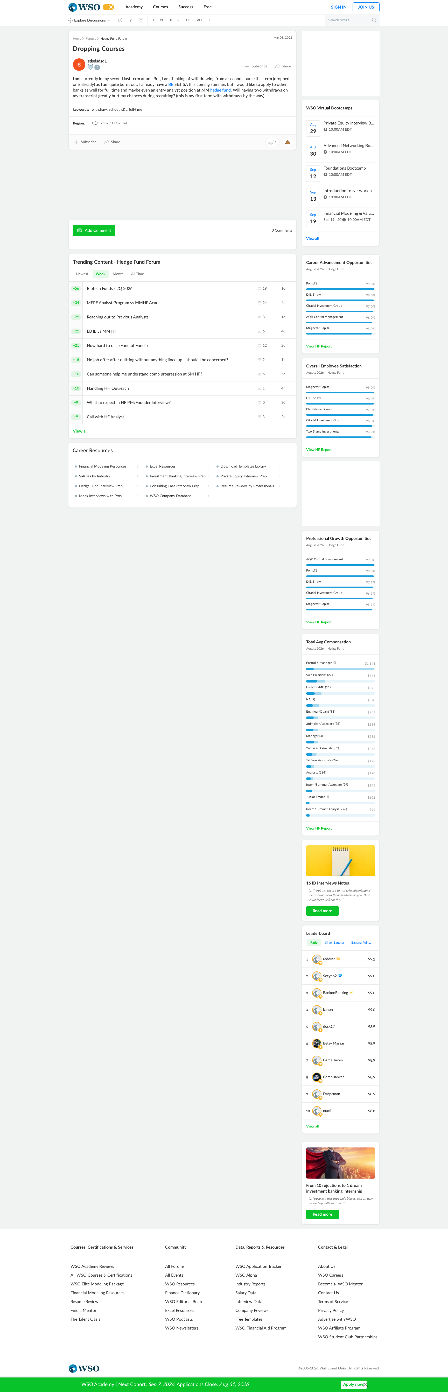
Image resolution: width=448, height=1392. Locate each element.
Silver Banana (334, 942)
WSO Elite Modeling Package (97, 1284)
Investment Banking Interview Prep (178, 476)
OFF (189, 20)
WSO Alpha (246, 1275)
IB (153, 20)
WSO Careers (330, 1275)
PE (162, 20)
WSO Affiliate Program (339, 1328)
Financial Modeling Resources (102, 466)
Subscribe (259, 66)
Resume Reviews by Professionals (247, 486)
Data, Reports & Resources (260, 1247)
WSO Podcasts (179, 1319)
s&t (124, 110)
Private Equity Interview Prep (244, 476)
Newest (82, 274)
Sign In (338, 7)
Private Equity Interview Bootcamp (349, 123)
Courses (160, 7)
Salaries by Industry (94, 476)
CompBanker (333, 1077)
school (114, 110)
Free (208, 7)
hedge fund (220, 90)
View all (80, 431)
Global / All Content (113, 123)
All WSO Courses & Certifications (101, 1275)
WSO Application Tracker (258, 1266)
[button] (282, 66)
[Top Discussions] (131, 20)
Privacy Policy (331, 1311)
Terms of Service (333, 1302)
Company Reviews (252, 1311)
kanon (328, 1010)
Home (77, 38)
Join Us (366, 7)
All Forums (175, 1266)
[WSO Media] (141, 20)
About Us (326, 1266)
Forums (91, 38)
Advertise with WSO (337, 1319)
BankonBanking (335, 993)
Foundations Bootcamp (345, 168)
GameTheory (333, 1060)
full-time (135, 110)
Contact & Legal (333, 1247)
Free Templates (248, 1319)
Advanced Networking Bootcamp (349, 146)
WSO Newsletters (181, 1328)
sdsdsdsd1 (97, 61)
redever (329, 959)
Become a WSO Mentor (340, 1284)
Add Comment (98, 230)
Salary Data (245, 1293)
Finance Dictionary (182, 1293)
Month (118, 274)
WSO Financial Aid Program (260, 1328)
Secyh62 (330, 976)
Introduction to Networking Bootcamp (349, 191)
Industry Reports (250, 1284)
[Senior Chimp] (90, 67)
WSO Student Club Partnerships (347, 1337)
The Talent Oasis (85, 1319)
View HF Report (319, 346)
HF (171, 20)
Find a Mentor (83, 1311)
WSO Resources (180, 1284)
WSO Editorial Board (184, 1302)
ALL (199, 20)
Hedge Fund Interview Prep (101, 486)
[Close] (365, 1384)
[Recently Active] (120, 20)
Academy (134, 7)
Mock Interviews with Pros (100, 496)
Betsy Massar (333, 1043)
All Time (137, 274)
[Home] (84, 7)
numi (327, 1111)
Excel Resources (163, 466)
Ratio (314, 942)
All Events (174, 1275)
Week (101, 274)
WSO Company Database (170, 496)
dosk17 (329, 1026)
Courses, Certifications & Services (102, 1247)
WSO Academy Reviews (92, 1266)
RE (179, 20)
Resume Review (85, 1302)
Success (185, 7)
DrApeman (331, 1094)
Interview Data (248, 1302)
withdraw (99, 110)
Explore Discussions (90, 20)
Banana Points (361, 942)
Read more (322, 911)
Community (175, 1247)
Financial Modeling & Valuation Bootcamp (349, 213)
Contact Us (328, 1293)
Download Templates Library (243, 466)
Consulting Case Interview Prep (174, 486)
